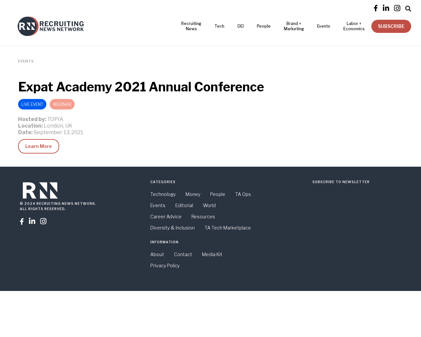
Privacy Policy (165, 265)
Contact (183, 254)
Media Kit (212, 254)
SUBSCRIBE (391, 26)
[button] (408, 7)
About (157, 254)
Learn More (38, 146)
